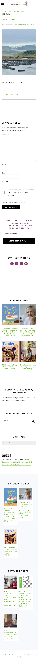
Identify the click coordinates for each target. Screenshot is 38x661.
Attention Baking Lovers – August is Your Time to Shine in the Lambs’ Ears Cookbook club (10, 332)
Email (4, 173)
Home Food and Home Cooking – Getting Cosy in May (27, 367)
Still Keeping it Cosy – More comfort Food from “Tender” (10, 367)
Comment (6, 135)
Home (4, 11)
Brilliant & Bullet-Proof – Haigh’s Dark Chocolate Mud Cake (10, 634)
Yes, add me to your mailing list (13, 202)
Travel (10, 11)
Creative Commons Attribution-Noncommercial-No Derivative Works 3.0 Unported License (17, 462)
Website (5, 181)
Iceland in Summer (20, 11)
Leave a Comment (27, 24)
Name (5, 164)
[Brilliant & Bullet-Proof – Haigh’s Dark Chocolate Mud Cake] (10, 620)
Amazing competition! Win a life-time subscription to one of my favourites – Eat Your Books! (25, 599)
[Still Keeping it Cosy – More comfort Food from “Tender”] (10, 351)
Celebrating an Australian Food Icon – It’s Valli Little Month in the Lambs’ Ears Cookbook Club (28, 332)
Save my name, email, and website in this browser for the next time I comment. (21, 192)
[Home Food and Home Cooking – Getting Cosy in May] (27, 351)
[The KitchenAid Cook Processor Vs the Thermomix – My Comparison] (10, 582)
